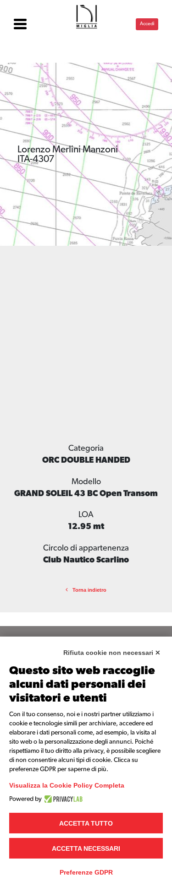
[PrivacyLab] (62, 799)
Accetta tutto (86, 823)
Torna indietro (89, 590)
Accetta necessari (86, 848)
